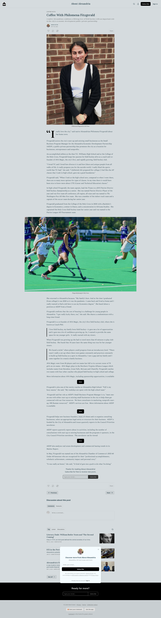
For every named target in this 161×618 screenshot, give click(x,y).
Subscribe (80, 569)
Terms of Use (89, 573)
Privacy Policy (94, 575)
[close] (98, 549)
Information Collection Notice (80, 575)
